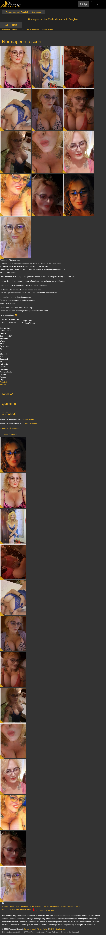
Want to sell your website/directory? (16, 909)
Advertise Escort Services (31, 906)
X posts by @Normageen (10, 428)
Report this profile (10, 434)
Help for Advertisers (51, 906)
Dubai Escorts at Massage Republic (10, 4)
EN (81, 4)
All (6, 25)
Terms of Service (68, 932)
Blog (17, 906)
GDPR (51, 929)
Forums (5, 906)
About (12, 906)
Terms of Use (29, 929)
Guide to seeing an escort (70, 906)
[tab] (53, 393)
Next (14, 25)
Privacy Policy (42, 929)
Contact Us (60, 929)
